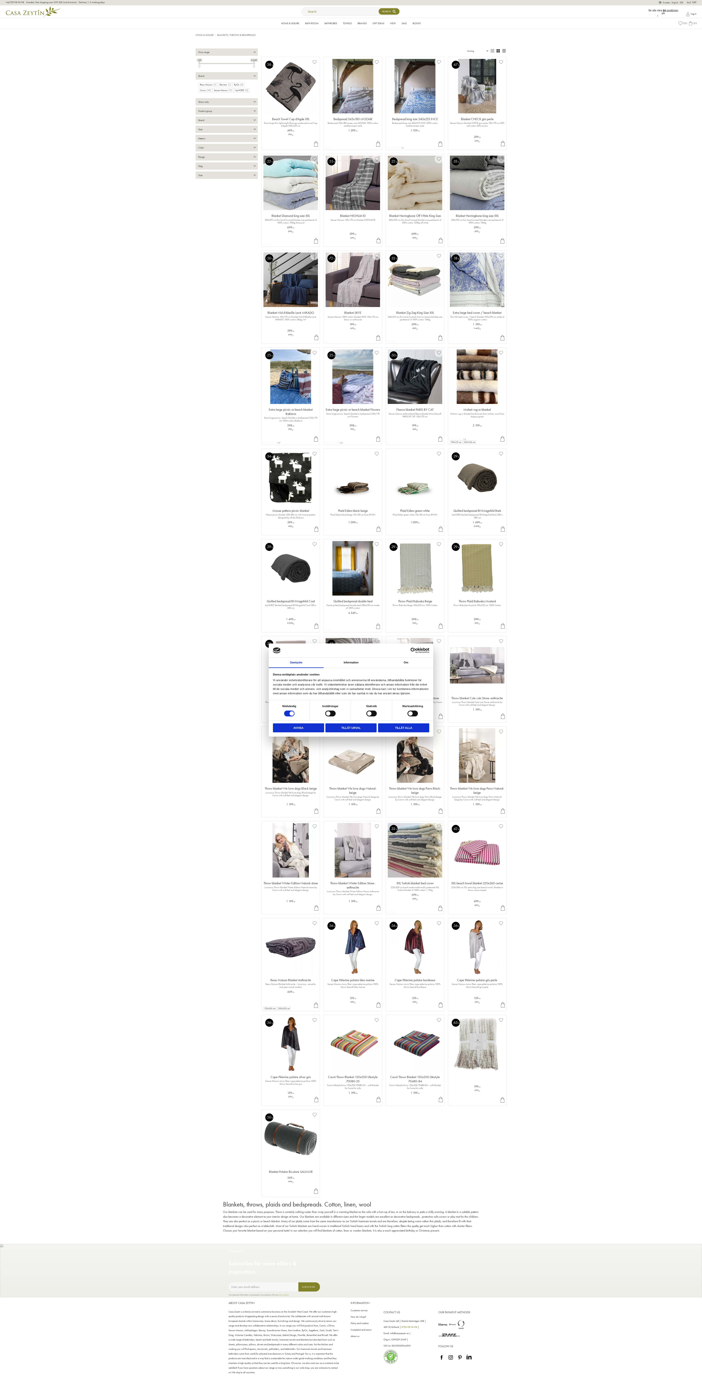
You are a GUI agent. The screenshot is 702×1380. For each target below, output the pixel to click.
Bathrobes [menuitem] (330, 23)
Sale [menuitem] (404, 23)
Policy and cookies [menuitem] (360, 1323)
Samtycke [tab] (296, 662)
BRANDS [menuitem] (362, 23)
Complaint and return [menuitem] (361, 1329)
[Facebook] (441, 1359)
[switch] (330, 713)
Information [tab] (351, 662)
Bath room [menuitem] (312, 23)
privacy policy (283, 1295)
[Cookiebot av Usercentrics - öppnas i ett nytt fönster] (413, 650)
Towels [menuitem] (347, 23)
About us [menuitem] (355, 1336)
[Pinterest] (460, 1359)
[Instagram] (451, 1359)
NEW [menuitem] (393, 23)
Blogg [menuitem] (417, 23)
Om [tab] (406, 662)
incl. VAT (692, 2)
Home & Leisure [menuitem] (290, 23)
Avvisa (298, 727)
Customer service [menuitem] (359, 1310)
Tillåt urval (351, 727)
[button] (682, 23)
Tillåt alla (403, 727)
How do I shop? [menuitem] (358, 1316)
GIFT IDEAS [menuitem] (378, 23)
